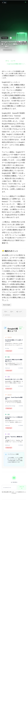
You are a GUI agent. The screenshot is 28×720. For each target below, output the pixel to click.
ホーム (7, 60)
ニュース (13, 60)
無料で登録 (22, 487)
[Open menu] (25, 2)
